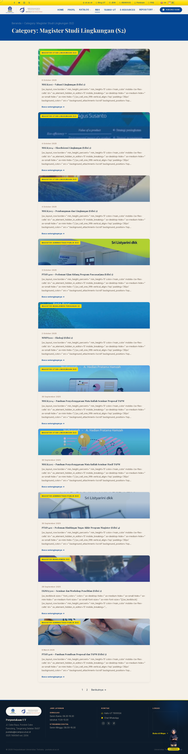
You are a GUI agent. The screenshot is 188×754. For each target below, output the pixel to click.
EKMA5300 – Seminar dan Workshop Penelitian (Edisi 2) (72, 590)
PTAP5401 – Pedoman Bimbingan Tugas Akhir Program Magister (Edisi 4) (81, 527)
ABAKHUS (126, 2)
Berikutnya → (98, 689)
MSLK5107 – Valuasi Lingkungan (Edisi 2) (63, 84)
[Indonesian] (171, 2)
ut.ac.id (88, 2)
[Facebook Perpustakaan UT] (14, 2)
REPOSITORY (146, 9)
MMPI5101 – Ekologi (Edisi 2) (57, 337)
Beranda (16, 23)
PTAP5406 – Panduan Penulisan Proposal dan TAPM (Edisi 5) (74, 654)
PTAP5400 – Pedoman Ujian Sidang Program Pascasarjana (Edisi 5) (77, 274)
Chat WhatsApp (111, 718)
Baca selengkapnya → (53, 107)
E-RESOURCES (127, 10)
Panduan (141, 2)
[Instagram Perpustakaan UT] (24, 2)
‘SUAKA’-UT (110, 10)
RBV (97, 10)
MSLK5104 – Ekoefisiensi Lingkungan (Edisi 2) (66, 147)
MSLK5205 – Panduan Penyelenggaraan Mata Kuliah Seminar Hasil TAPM (81, 464)
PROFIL (71, 10)
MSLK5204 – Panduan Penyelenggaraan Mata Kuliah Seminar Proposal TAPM (83, 401)
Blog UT (101, 2)
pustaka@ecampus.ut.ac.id (18, 732)
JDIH (113, 2)
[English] (163, 2)
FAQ (152, 2)
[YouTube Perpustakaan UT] (19, 2)
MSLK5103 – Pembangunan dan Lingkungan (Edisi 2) (70, 211)
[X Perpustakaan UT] (108, 723)
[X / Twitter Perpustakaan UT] (29, 2)
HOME (60, 10)
